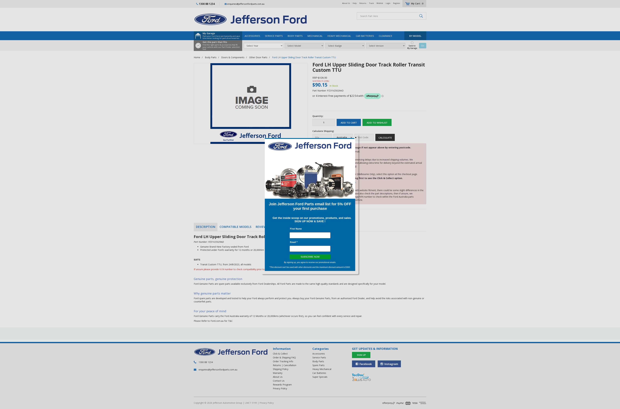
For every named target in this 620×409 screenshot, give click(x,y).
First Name (296, 228)
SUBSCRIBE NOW (310, 256)
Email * (293, 242)
